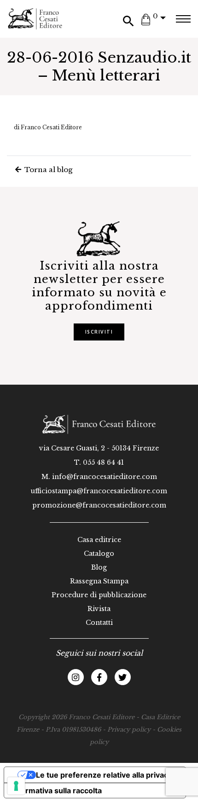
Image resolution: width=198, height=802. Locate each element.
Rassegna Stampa (99, 581)
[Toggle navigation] (183, 18)
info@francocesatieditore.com (104, 477)
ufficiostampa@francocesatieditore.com (99, 491)
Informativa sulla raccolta (57, 790)
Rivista (99, 609)
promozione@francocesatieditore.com (99, 505)
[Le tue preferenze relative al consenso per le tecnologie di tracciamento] (16, 786)
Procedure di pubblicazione (99, 595)
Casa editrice (99, 540)
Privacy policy (129, 729)
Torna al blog (47, 169)
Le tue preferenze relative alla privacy (104, 774)
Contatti (99, 622)
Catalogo (99, 553)
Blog (99, 567)
